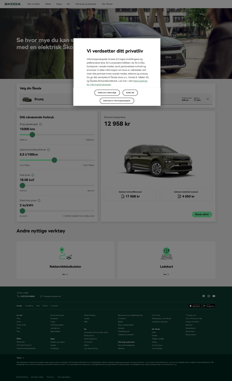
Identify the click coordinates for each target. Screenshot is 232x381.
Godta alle (130, 93)
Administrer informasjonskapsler (117, 101)
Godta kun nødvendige (107, 93)
